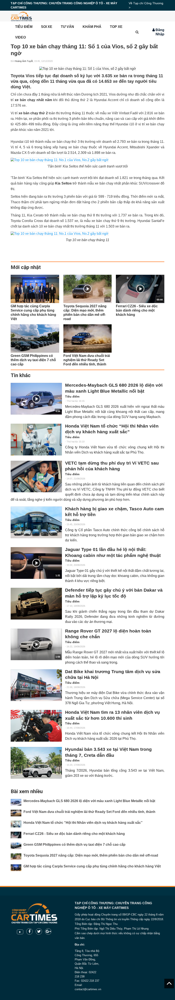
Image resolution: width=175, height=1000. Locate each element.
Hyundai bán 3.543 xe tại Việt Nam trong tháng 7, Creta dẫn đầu (108, 752)
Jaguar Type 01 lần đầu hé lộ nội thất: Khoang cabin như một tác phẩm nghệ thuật (113, 552)
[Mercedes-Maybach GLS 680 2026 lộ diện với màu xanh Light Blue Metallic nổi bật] (16, 802)
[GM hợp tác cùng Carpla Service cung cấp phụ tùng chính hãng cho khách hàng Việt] (35, 289)
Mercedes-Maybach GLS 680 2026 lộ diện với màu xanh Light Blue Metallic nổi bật (114, 388)
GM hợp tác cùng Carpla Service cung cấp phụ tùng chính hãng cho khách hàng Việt (92, 866)
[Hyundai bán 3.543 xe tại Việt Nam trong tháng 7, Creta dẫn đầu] (36, 763)
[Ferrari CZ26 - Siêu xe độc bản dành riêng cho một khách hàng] (16, 835)
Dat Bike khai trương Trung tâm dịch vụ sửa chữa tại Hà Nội (112, 674)
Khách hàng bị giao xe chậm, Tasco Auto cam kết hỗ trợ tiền (114, 511)
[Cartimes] (21, 16)
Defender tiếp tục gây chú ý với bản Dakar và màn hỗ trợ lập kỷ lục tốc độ (114, 593)
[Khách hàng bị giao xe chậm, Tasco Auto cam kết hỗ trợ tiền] (36, 522)
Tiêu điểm (72, 396)
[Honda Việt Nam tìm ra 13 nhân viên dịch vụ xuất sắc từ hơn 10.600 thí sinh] (36, 726)
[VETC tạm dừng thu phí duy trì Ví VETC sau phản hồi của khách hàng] (36, 476)
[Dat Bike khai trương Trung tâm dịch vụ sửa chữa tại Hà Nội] (36, 685)
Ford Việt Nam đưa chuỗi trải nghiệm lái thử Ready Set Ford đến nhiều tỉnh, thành (89, 812)
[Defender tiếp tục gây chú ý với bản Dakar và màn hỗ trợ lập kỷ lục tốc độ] (36, 603)
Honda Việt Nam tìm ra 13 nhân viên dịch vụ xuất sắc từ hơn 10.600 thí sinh (112, 715)
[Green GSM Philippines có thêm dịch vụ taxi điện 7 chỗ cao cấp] (35, 338)
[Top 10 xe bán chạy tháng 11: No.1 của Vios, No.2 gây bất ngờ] (59, 160)
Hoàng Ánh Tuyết (24, 61)
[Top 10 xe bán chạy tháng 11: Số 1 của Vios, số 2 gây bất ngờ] (87, 69)
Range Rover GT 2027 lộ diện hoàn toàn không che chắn (108, 633)
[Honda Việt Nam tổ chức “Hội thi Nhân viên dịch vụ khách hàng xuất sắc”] (36, 439)
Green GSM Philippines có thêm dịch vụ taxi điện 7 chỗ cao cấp (74, 844)
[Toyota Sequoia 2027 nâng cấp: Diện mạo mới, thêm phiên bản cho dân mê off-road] (16, 856)
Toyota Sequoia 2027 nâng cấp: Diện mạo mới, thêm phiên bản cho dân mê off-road (90, 855)
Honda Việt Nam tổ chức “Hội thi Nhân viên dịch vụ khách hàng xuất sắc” (112, 429)
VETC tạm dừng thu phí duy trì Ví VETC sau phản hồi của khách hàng (112, 466)
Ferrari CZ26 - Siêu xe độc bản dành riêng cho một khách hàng (74, 833)
